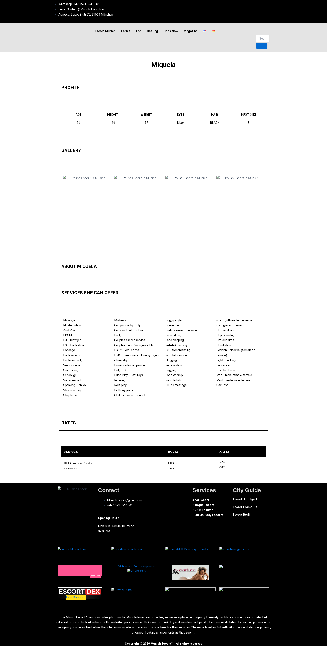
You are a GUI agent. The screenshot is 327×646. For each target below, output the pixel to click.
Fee (138, 31)
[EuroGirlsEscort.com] (72, 549)
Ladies (125, 31)
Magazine (191, 31)
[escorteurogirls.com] (234, 549)
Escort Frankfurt (245, 507)
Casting (152, 31)
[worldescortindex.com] (127, 549)
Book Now (171, 31)
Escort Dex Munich (75, 597)
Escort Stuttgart (245, 499)
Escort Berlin (242, 514)
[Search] (261, 46)
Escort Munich (105, 31)
